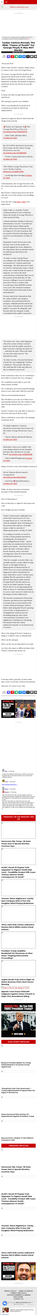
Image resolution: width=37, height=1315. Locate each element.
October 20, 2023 (10, 138)
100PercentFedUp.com (23, 1302)
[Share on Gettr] (12, 56)
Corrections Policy (18, 1293)
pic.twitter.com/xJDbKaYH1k (20, 454)
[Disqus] (18, 745)
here (28, 39)
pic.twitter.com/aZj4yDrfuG (14, 477)
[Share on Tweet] (28, 56)
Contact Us (18, 1299)
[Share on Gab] (16, 56)
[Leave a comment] (5, 1303)
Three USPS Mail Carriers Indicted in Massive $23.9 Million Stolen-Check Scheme (17, 927)
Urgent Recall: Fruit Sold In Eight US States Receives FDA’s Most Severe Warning (17, 982)
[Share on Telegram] (20, 56)
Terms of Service (26, 1291)
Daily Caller (21, 202)
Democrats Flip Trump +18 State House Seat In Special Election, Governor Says (16, 843)
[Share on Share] (24, 56)
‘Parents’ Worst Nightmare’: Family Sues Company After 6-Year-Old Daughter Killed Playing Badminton (17, 900)
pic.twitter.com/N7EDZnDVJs (15, 131)
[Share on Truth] (8, 56)
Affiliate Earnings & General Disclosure (19, 1296)
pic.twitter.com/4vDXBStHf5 (14, 153)
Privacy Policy (10, 1291)
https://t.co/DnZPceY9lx (13, 171)
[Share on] (32, 56)
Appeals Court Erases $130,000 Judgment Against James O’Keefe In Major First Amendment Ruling (18, 994)
